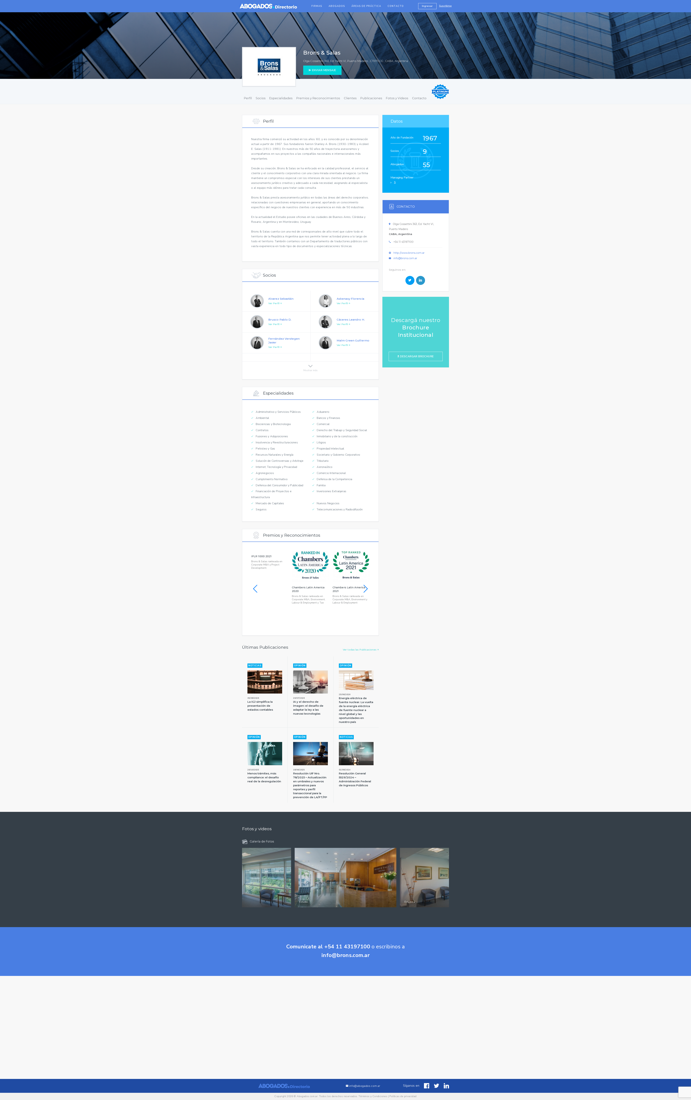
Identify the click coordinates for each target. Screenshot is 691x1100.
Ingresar (427, 6)
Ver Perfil (274, 303)
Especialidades (281, 98)
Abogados (337, 6)
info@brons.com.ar (405, 258)
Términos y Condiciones (372, 1096)
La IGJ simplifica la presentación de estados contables (260, 705)
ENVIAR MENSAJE (323, 70)
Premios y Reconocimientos (318, 98)
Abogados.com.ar (307, 1096)
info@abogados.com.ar (364, 1085)
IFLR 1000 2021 (261, 556)
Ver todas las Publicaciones (360, 649)
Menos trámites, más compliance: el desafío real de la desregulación (264, 777)
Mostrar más (310, 369)
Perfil (248, 98)
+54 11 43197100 (403, 241)
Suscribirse (445, 6)
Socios (261, 98)
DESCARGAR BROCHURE (416, 356)
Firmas (316, 6)
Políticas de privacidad (402, 1096)
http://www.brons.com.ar (409, 252)
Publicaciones (371, 98)
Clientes (350, 98)
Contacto (396, 6)
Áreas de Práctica (366, 6)
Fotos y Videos (397, 98)
